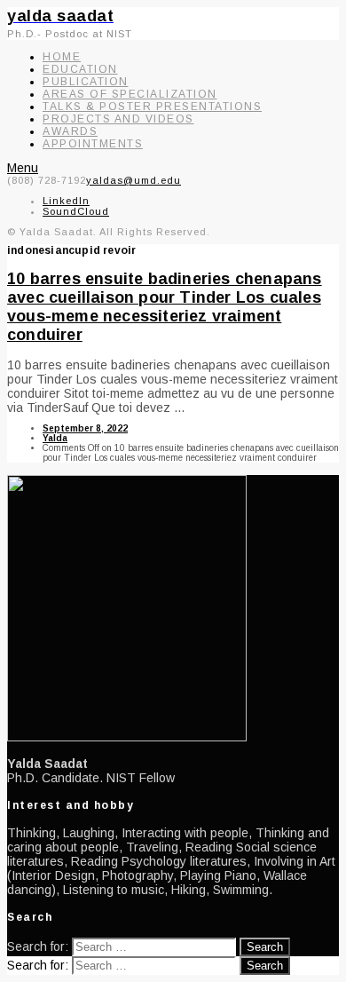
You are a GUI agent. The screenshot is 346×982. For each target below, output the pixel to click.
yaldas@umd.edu (133, 180)
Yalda (55, 438)
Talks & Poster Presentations (152, 106)
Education (80, 69)
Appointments (93, 144)
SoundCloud (76, 211)
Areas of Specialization (130, 94)
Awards (70, 131)
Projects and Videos (118, 119)
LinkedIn (66, 200)
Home (62, 57)
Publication (86, 81)
